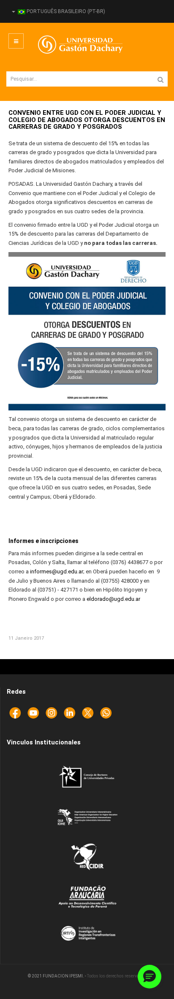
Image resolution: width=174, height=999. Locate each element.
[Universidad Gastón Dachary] (73, 44)
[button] (149, 976)
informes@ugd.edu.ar (56, 571)
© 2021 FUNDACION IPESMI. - (57, 976)
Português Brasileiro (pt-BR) (65, 11)
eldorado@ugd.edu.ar (113, 599)
